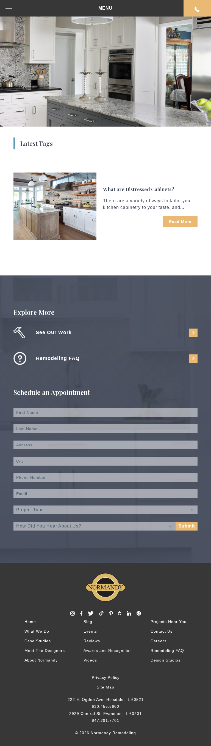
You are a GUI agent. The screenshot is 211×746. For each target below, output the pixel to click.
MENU (105, 8)
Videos (90, 660)
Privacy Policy (106, 677)
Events (90, 631)
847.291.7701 (105, 720)
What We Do (36, 631)
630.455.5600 (105, 706)
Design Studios (166, 660)
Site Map (105, 687)
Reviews (92, 641)
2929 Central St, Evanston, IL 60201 (105, 713)
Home (30, 621)
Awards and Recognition (108, 650)
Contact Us (162, 631)
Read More (180, 221)
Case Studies (37, 641)
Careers (158, 641)
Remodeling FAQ (167, 650)
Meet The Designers (44, 650)
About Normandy (41, 660)
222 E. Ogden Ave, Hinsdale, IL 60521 (106, 699)
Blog (88, 621)
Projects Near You (169, 621)
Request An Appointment (197, 8)
